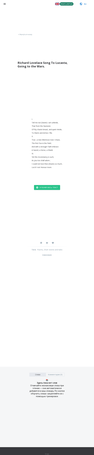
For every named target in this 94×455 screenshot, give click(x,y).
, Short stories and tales (52, 249)
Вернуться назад (26, 34)
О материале (47, 255)
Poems (40, 249)
